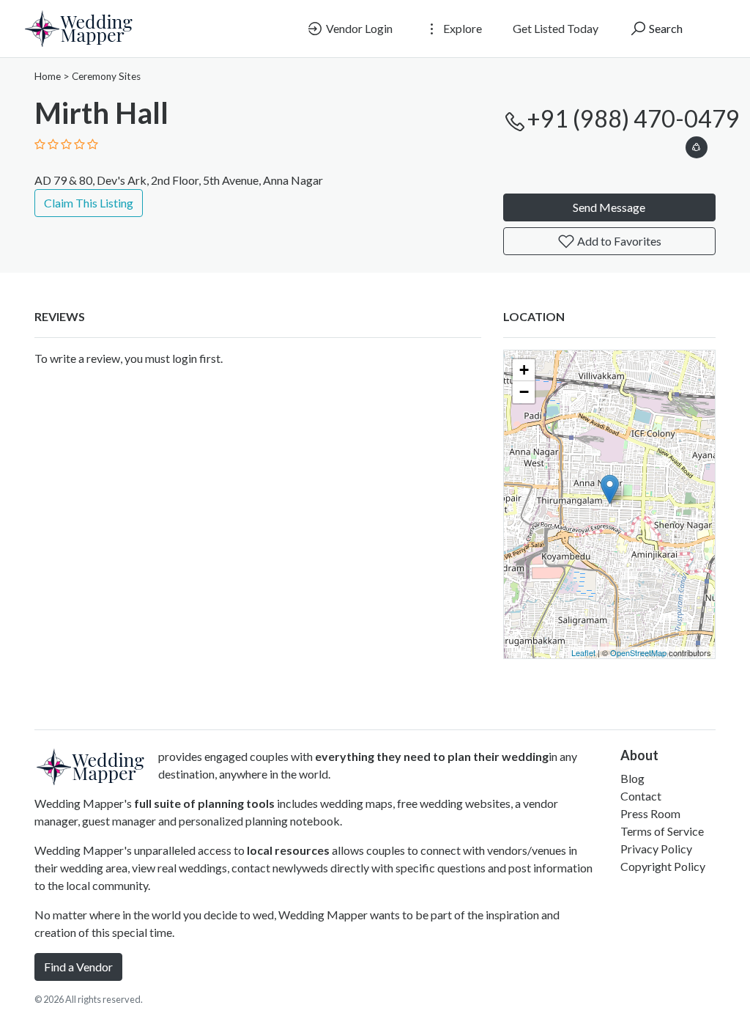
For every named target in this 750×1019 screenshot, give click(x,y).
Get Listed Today (555, 28)
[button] (696, 145)
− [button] (524, 392)
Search (665, 28)
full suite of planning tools (204, 803)
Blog (632, 778)
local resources (288, 850)
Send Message (609, 207)
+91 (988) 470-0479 (633, 118)
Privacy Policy (656, 849)
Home (47, 76)
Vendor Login (358, 28)
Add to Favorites (618, 241)
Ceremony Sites (106, 76)
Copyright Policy (662, 866)
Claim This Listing (88, 203)
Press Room (650, 813)
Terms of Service (662, 831)
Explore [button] (461, 28)
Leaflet (583, 652)
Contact (640, 796)
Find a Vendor (78, 967)
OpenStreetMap (638, 652)
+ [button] (524, 370)
